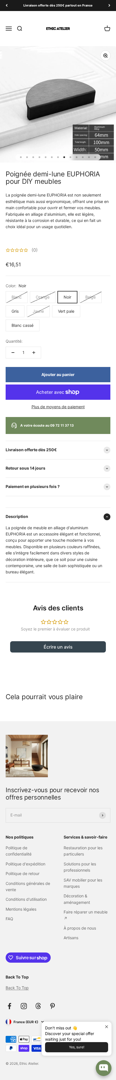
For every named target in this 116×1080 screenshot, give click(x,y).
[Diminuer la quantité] (13, 352)
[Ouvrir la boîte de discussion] (103, 1068)
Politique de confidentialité (19, 850)
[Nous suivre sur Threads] (38, 1006)
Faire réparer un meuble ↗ (86, 915)
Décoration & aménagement (77, 898)
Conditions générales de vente (28, 886)
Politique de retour (22, 873)
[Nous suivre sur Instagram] (24, 1006)
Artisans (71, 937)
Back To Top (17, 987)
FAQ (9, 918)
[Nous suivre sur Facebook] (9, 1006)
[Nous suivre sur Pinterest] (52, 1006)
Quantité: (14, 341)
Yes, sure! (76, 1047)
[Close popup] (106, 1026)
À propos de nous (80, 928)
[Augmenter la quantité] (34, 352)
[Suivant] (109, 5)
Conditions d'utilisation (26, 899)
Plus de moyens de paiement (58, 406)
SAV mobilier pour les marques (83, 883)
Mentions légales (21, 909)
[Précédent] (7, 5)
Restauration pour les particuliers (83, 850)
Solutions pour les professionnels (80, 866)
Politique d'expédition (25, 863)
